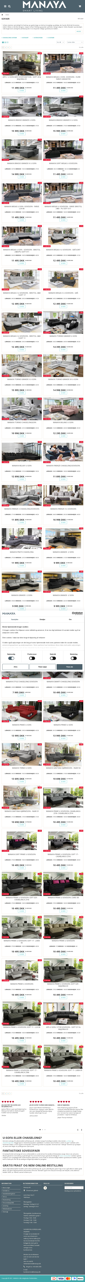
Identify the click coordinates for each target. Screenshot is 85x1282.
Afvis (15, 667)
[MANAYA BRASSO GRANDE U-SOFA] (22, 107)
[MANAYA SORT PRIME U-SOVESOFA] (22, 841)
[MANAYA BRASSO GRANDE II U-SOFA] (63, 107)
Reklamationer (7, 1209)
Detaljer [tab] (42, 619)
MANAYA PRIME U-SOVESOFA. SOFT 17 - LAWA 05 (22, 942)
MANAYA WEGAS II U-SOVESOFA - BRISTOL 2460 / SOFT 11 (22, 337)
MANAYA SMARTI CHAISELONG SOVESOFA (63, 681)
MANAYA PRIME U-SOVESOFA (63, 941)
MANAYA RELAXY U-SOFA (22, 466)
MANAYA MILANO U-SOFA (63, 422)
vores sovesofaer (65, 1156)
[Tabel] (7, 42)
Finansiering (6, 1200)
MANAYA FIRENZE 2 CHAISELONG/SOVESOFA (21, 509)
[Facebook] (45, 1188)
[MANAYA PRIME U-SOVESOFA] (63, 927)
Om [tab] (70, 619)
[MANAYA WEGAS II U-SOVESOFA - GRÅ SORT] (63, 236)
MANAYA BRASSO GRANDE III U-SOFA (21, 163)
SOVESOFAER (38, 38)
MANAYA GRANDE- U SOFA (63, 552)
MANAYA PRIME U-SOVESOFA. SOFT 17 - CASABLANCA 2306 (21, 1071)
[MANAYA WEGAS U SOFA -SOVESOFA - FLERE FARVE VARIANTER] (63, 63)
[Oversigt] (5, 42)
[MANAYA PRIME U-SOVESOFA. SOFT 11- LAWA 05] (63, 1057)
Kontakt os (6, 1191)
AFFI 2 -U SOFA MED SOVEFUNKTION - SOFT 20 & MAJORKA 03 (22, 78)
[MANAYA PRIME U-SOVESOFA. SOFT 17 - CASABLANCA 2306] (22, 1057)
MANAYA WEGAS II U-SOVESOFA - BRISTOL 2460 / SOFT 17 (22, 294)
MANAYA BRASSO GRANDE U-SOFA (21, 120)
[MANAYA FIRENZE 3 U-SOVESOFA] (63, 495)
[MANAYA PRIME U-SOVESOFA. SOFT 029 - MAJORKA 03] (63, 970)
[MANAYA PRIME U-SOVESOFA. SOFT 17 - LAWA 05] (22, 927)
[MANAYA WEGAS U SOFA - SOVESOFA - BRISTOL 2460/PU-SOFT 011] (22, 236)
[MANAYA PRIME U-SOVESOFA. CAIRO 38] (63, 884)
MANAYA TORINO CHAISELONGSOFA (21, 422)
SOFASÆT (25, 38)
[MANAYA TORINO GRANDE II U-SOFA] (22, 366)
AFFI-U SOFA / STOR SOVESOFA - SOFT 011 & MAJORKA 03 (63, 1028)
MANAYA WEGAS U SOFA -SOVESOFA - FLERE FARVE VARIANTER (63, 78)
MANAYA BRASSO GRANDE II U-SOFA (63, 120)
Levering (5, 1206)
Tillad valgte (42, 667)
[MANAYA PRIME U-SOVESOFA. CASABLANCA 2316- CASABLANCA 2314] (63, 798)
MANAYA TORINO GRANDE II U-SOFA (21, 379)
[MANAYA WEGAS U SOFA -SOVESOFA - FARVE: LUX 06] (22, 193)
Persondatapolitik (8, 1203)
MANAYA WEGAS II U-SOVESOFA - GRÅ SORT (63, 250)
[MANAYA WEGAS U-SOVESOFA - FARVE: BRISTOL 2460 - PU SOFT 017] (63, 193)
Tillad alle (69, 667)
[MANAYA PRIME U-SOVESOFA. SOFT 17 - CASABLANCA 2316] (63, 841)
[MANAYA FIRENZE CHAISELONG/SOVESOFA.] (63, 452)
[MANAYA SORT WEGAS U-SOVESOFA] (63, 150)
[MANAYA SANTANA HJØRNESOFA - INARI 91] (22, 798)
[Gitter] (3, 42)
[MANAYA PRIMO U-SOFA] (22, 711)
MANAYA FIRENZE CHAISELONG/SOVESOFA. (63, 466)
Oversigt (5, 1212)
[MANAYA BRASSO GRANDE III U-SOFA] (22, 150)
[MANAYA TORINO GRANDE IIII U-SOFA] (63, 366)
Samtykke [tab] (14, 619)
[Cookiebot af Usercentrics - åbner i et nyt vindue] (73, 613)
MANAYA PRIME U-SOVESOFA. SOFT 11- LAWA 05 (63, 1070)
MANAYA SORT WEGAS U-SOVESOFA (63, 163)
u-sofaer (68, 1141)
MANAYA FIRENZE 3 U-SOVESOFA (63, 509)
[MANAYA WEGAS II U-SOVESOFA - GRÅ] (63, 279)
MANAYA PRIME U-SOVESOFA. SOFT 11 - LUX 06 (21, 1027)
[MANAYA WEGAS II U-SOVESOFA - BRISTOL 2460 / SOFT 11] (22, 323)
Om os (5, 1197)
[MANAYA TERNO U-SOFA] (22, 754)
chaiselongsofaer (8, 1143)
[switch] (32, 658)
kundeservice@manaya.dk (32, 1272)
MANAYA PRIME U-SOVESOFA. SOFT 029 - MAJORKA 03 (63, 985)
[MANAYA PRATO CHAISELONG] (22, 538)
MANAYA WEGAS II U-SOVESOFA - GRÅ (63, 293)
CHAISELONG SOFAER (10, 38)
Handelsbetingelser (9, 1194)
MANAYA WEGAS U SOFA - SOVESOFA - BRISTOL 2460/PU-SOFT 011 (21, 251)
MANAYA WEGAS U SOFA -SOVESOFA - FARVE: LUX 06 (21, 207)
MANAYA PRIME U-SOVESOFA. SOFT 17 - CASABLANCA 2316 (63, 855)
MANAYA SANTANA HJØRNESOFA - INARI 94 (63, 768)
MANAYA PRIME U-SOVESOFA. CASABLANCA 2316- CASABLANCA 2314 (63, 812)
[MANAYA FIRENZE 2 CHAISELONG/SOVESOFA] (22, 495)
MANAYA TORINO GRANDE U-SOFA (63, 336)
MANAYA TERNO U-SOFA (22, 768)
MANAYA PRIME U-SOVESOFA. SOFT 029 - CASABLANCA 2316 (22, 898)
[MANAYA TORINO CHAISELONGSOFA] (22, 409)
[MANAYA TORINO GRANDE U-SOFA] (63, 323)
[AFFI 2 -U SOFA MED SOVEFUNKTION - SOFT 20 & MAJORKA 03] (22, 63)
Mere (79, 31)
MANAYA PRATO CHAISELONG (22, 552)
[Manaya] (44, 6)
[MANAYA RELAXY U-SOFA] (22, 452)
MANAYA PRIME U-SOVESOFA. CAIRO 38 (63, 897)
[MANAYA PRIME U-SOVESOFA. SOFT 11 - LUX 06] (22, 1014)
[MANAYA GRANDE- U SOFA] (63, 538)
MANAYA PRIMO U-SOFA (21, 725)
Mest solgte (6, 1188)
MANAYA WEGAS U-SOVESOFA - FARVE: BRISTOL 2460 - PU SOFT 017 (63, 207)
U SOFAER (51, 38)
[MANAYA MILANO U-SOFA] (63, 409)
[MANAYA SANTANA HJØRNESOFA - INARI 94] (63, 754)
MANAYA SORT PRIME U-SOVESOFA (22, 854)
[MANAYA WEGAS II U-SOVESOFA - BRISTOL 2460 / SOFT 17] (22, 279)
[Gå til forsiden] (2, 15)
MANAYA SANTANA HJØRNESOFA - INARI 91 (22, 811)
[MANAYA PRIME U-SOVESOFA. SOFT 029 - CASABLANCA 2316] (22, 884)
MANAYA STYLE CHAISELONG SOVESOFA (22, 681)
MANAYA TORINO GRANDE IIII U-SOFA (63, 379)
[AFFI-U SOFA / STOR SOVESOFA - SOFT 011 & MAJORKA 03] (63, 1014)
